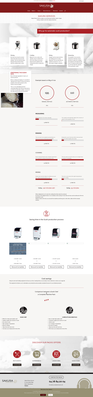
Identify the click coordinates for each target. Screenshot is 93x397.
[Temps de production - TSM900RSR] (75, 243)
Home (29, 10)
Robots (33, 10)
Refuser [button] (50, 394)
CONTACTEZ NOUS (56, 377)
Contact (82, 1)
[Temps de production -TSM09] (17, 254)
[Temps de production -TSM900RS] (56, 243)
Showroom (55, 10)
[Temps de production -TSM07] (36, 243)
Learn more (17, 364)
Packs (39, 10)
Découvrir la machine (18, 267)
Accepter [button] (43, 394)
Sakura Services (46, 10)
